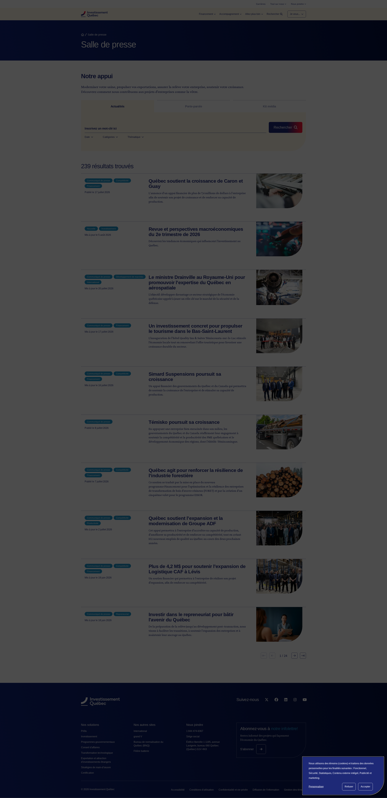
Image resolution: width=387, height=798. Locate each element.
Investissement (89, 736)
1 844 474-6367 (194, 731)
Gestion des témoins (295, 789)
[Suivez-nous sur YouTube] (305, 705)
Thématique (134, 137)
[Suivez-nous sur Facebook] (276, 705)
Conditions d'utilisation (201, 789)
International (140, 731)
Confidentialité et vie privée (233, 789)
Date (87, 137)
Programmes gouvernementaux (98, 742)
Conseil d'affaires (90, 747)
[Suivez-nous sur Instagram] (295, 705)
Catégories (109, 137)
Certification (87, 773)
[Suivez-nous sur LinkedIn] (285, 705)
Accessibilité (178, 789)
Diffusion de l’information (266, 789)
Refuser (349, 786)
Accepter (365, 786)
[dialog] (343, 776)
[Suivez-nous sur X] (266, 705)
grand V (138, 736)
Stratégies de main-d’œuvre (96, 767)
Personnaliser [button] (316, 786)
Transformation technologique (97, 753)
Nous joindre (194, 724)
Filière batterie (141, 751)
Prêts (84, 731)
